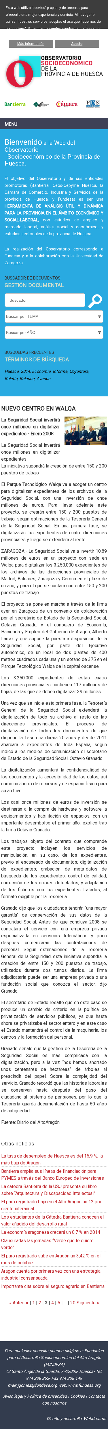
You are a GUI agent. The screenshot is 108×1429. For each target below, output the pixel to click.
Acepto (76, 44)
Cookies (77, 1396)
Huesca (12, 371)
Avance (43, 378)
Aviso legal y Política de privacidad (35, 1396)
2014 (25, 371)
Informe (60, 371)
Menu (11, 124)
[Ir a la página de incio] (54, 87)
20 (72, 1303)
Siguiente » (87, 1303)
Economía (41, 371)
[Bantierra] (15, 107)
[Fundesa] (93, 107)
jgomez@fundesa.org (37, 1385)
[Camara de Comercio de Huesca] (67, 107)
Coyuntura (78, 371)
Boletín (11, 378)
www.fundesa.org (84, 1385)
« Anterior (19, 1303)
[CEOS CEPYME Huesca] (41, 107)
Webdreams (95, 1418)
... (65, 1303)
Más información (30, 44)
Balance (27, 378)
